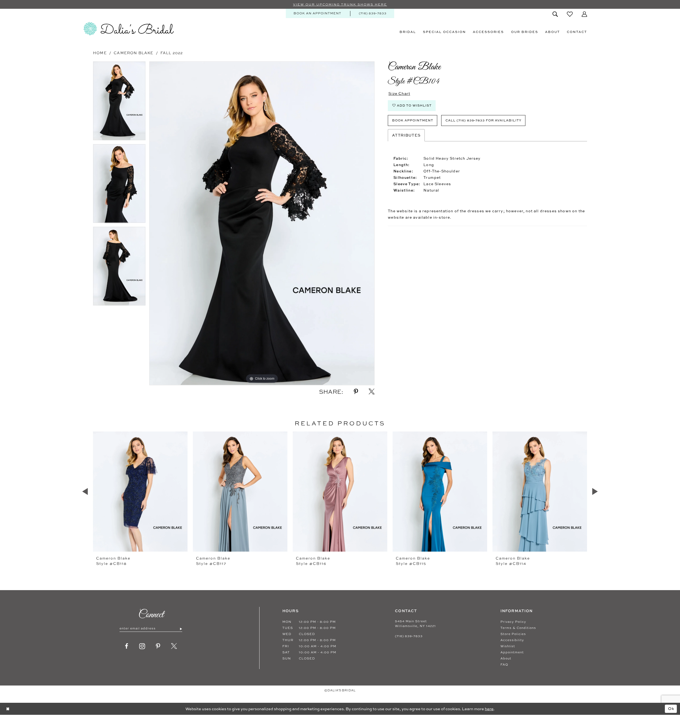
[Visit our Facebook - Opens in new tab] (127, 646)
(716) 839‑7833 (409, 636)
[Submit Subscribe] (180, 628)
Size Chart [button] (399, 93)
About (505, 658)
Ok (671, 708)
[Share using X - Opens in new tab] (372, 391)
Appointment (512, 652)
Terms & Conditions (518, 628)
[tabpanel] (119, 102)
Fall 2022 (171, 52)
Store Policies (513, 634)
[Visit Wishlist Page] (569, 14)
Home (100, 52)
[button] (584, 14)
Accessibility (512, 640)
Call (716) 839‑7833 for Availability (483, 120)
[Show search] (555, 14)
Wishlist (507, 646)
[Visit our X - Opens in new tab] (174, 646)
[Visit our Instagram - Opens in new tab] (142, 646)
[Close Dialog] (7, 708)
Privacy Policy (513, 622)
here (489, 709)
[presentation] (140, 491)
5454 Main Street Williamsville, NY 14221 (415, 623)
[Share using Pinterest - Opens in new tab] (356, 392)
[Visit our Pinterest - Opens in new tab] (158, 646)
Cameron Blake (133, 52)
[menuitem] (317, 13)
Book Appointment (412, 120)
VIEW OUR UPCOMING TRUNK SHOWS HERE (340, 4)
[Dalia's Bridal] (128, 29)
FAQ (504, 664)
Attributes (406, 135)
